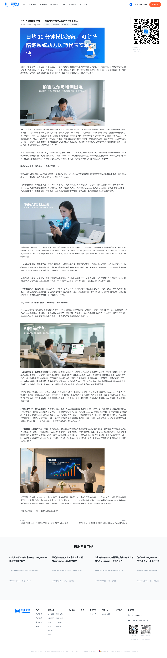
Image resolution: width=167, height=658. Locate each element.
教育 (49, 626)
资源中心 (72, 4)
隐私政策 (135, 651)
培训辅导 (59, 626)
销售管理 (59, 618)
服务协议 (127, 651)
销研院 (39, 24)
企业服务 (51, 614)
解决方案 (32, 4)
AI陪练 (47, 24)
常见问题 (39, 622)
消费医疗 (51, 618)
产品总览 (39, 614)
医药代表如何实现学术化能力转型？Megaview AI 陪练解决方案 (68, 559)
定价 (63, 4)
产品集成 (39, 618)
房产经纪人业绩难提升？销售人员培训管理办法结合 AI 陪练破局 (103, 523)
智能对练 (65, 24)
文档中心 (93, 614)
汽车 (49, 622)
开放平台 (54, 4)
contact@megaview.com (139, 620)
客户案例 (43, 4)
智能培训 (55, 24)
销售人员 (59, 614)
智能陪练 (74, 24)
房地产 (50, 630)
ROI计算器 (106, 614)
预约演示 (155, 4)
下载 (37, 626)
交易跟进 (59, 622)
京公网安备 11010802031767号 (111, 651)
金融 (49, 634)
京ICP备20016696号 (89, 651)
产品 (23, 4)
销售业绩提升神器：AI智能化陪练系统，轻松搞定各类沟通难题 (44, 523)
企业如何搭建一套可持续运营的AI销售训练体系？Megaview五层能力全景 (114, 559)
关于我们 (83, 4)
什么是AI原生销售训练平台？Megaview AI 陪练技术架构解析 (28, 559)
